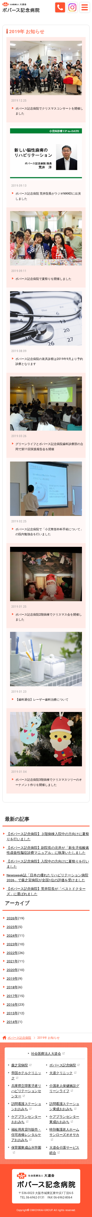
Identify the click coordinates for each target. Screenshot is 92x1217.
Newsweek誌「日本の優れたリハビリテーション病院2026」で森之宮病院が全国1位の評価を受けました (47, 877)
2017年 (15, 996)
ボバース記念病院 (19, 1038)
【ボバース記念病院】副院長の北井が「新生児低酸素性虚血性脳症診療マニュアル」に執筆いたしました (48, 850)
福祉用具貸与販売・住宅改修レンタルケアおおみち (26, 1135)
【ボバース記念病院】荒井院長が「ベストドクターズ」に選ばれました (46, 891)
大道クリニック (61, 1073)
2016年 (15, 1004)
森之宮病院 (19, 1065)
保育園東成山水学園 (26, 1148)
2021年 (15, 961)
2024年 (15, 935)
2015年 (15, 1013)
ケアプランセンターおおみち (26, 1119)
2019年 (14, 978)
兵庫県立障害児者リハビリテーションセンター (26, 1091)
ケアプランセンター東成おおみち (64, 1119)
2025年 (14, 927)
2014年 (14, 1022)
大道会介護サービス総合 (64, 1150)
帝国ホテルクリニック (26, 1075)
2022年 (15, 953)
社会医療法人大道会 (46, 1054)
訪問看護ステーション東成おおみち (64, 1106)
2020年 (15, 970)
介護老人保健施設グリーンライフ (64, 1088)
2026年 (15, 918)
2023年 (15, 944)
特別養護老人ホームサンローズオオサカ (64, 1132)
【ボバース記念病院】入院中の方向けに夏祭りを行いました (48, 863)
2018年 (14, 987)
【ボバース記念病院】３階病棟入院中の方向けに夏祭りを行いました (48, 836)
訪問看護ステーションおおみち (26, 1106)
